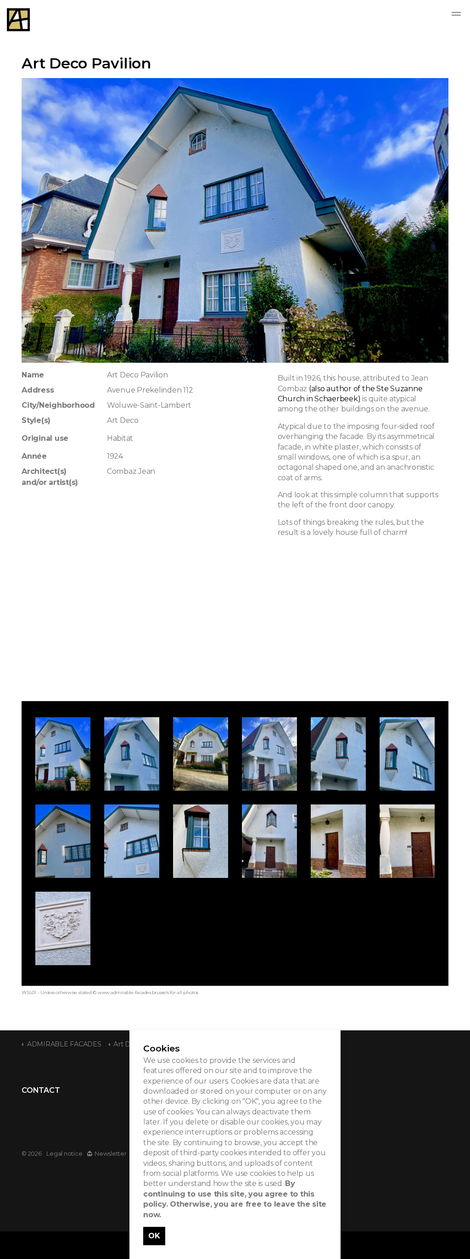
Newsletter (110, 1153)
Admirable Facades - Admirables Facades (18, 19)
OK (154, 1235)
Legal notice (64, 1153)
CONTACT (41, 1090)
